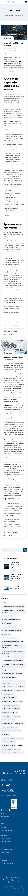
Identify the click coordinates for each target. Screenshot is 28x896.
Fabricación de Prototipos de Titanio (13, 641)
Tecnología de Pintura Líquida (12, 749)
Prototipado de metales (10, 727)
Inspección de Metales (10, 677)
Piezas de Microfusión (9, 720)
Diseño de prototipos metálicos (12, 630)
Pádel (20, 745)
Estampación (7, 634)
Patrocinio (17, 716)
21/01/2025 (8, 38)
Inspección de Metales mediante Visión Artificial (12, 682)
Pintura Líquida (8, 723)
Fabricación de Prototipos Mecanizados (10, 646)
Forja (5, 670)
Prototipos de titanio (9, 742)
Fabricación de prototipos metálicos (13, 657)
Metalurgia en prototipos (10, 712)
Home (6, 15)
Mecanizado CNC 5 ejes (10, 698)
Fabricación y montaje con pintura (13, 660)
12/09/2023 (9, 353)
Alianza (6, 603)
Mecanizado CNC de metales (12, 705)
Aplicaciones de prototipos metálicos (14, 606)
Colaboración (7, 623)
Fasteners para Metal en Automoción (13, 359)
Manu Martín (20, 687)
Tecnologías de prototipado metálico (14, 753)
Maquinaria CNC (8, 690)
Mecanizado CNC (8, 694)
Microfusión (7, 716)
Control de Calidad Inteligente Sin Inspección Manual (16, 576)
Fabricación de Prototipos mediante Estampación (12, 652)
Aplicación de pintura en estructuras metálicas (13, 611)
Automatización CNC (9, 616)
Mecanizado (20, 690)
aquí (12, 515)
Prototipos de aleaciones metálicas (13, 738)
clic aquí (12, 302)
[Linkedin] (9, 334)
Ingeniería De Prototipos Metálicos (13, 673)
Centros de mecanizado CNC (12, 619)
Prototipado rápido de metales (12, 731)
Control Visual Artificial (10, 627)
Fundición (13, 670)
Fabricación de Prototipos (11, 638)
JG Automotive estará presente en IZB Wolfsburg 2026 (16, 587)
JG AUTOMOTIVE (8, 687)
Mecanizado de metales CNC (12, 709)
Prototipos (6, 734)
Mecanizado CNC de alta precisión (13, 701)
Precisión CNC (20, 723)
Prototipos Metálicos (9, 745)
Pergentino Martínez (12, 331)
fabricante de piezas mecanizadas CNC (12, 665)
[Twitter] (11, 334)
